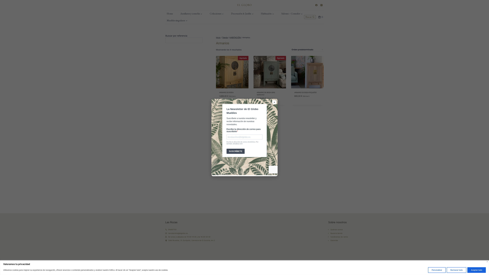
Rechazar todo (456, 270)
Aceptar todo (476, 270)
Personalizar (437, 270)
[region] (244, 267)
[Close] (487, 261)
